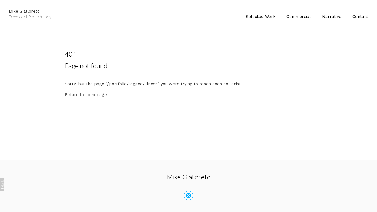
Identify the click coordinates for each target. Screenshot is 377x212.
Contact (360, 16)
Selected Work (260, 16)
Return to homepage (86, 94)
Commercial (298, 16)
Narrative (331, 16)
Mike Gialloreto (189, 177)
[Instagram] (188, 195)
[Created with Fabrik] (2, 184)
